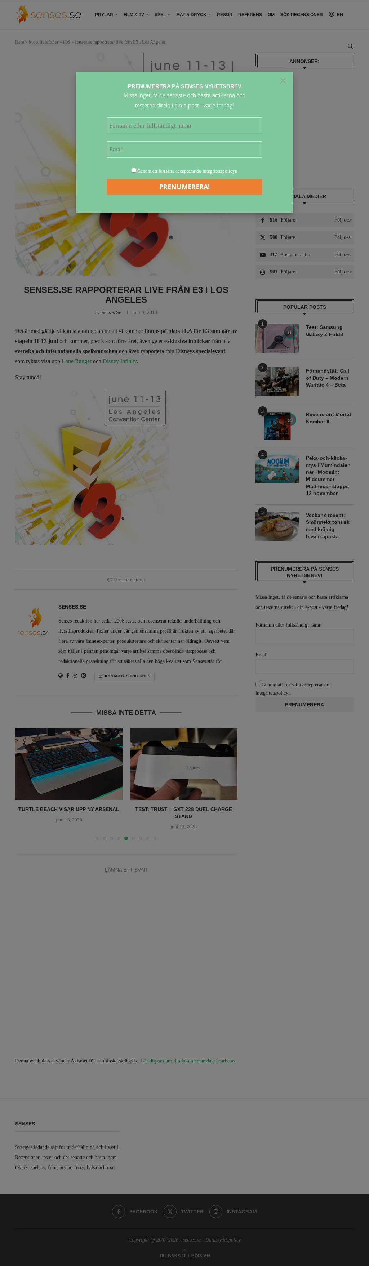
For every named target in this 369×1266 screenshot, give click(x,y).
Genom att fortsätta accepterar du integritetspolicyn (187, 171)
